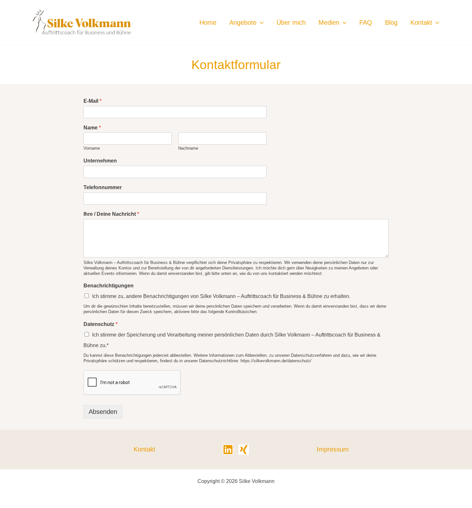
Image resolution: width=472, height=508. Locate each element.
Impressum (333, 449)
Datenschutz (100, 324)
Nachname (188, 148)
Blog (391, 22)
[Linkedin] (228, 449)
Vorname (91, 148)
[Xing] (244, 449)
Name (92, 127)
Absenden (103, 411)
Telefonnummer (102, 187)
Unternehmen (100, 160)
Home (207, 22)
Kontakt (421, 22)
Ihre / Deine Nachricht (111, 214)
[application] (260, 22)
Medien (329, 22)
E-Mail (92, 101)
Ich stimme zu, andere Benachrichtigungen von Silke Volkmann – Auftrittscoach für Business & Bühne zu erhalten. (221, 296)
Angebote (243, 22)
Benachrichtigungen (108, 285)
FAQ (365, 22)
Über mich (291, 22)
